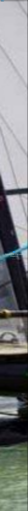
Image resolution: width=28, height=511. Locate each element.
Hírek (14, 251)
